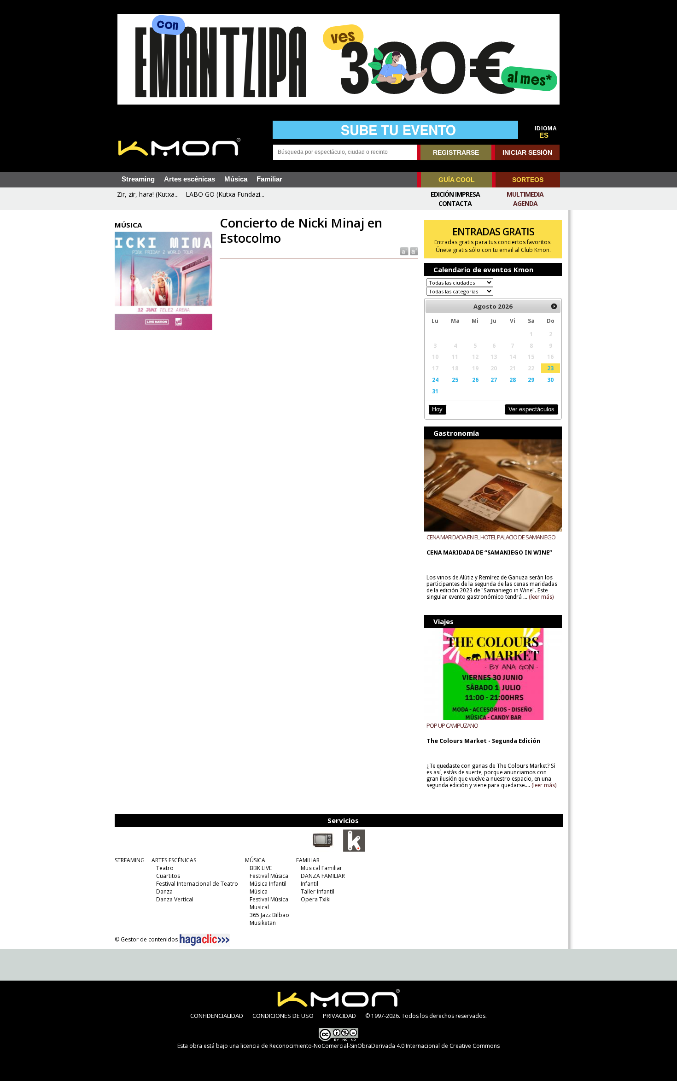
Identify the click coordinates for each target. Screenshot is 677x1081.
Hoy (437, 409)
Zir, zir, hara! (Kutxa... (148, 194)
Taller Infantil (317, 891)
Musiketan (263, 923)
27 (493, 379)
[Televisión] (323, 850)
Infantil (309, 884)
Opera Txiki (316, 899)
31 (435, 391)
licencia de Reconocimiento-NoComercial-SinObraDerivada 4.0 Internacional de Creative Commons (370, 1046)
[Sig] (554, 306)
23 (550, 368)
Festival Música (269, 876)
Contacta (455, 203)
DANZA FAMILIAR (323, 876)
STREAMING (130, 860)
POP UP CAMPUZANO (452, 725)
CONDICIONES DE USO (283, 1015)
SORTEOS (527, 179)
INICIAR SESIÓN (527, 152)
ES (544, 135)
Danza (164, 891)
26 (475, 379)
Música (235, 179)
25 (455, 379)
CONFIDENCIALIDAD (216, 1015)
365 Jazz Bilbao (269, 915)
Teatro (165, 868)
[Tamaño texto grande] (413, 250)
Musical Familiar (321, 868)
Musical (259, 907)
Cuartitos (168, 876)
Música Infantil (268, 884)
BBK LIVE (261, 868)
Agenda (525, 203)
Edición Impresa (455, 194)
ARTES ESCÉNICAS (174, 860)
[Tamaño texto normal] (404, 250)
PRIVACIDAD (339, 1015)
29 (531, 379)
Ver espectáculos (531, 409)
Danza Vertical (174, 899)
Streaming (138, 179)
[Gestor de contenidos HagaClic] (204, 940)
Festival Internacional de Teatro (197, 884)
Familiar (269, 179)
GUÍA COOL (456, 179)
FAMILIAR (308, 860)
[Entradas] (354, 850)
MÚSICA (255, 860)
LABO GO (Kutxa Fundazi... (225, 194)
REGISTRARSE (456, 152)
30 (550, 379)
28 (512, 379)
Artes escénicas (189, 179)
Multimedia (525, 194)
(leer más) (541, 597)
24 (435, 379)
